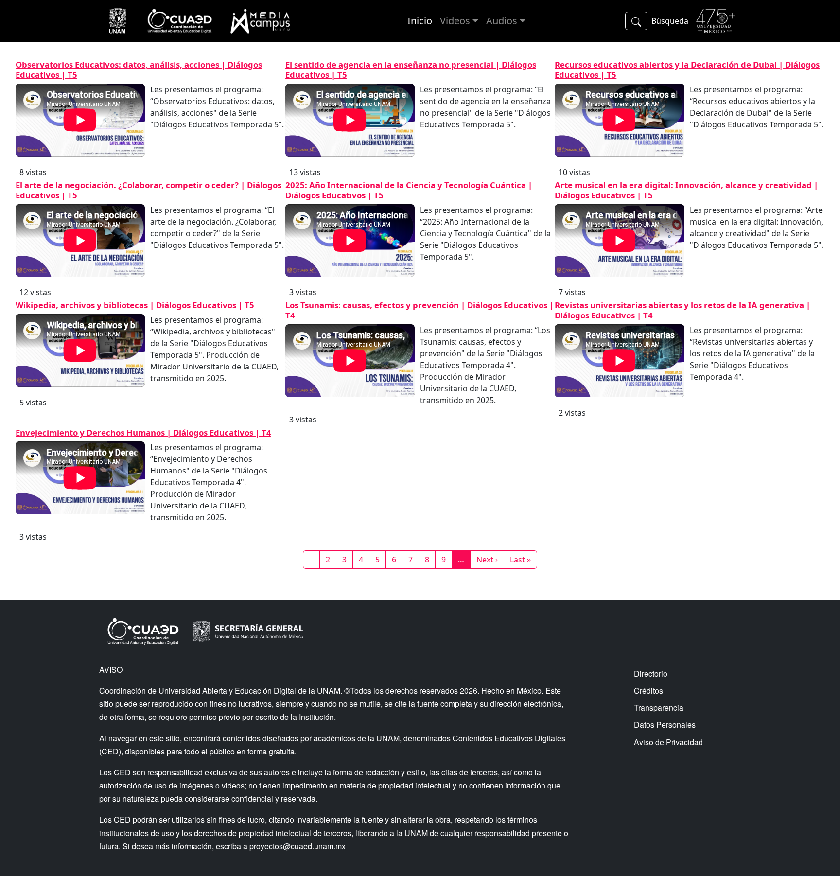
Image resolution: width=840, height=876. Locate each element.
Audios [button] (501, 20)
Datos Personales (665, 724)
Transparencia (658, 707)
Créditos (648, 690)
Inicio (419, 20)
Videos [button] (455, 20)
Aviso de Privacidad (668, 742)
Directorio (650, 673)
